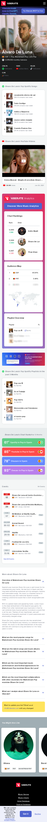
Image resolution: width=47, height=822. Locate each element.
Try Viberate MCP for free (33, 11)
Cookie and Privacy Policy (9, 819)
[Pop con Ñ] (9, 384)
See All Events (9, 559)
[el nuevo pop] (9, 418)
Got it (25, 814)
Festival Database (23, 804)
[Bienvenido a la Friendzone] (9, 409)
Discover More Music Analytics (23, 206)
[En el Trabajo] (9, 393)
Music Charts (23, 798)
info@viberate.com (11, 708)
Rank (11, 223)
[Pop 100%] (9, 401)
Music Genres (23, 794)
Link (25, 331)
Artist (20, 223)
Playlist (11, 325)
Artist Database (23, 801)
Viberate (9, 3)
